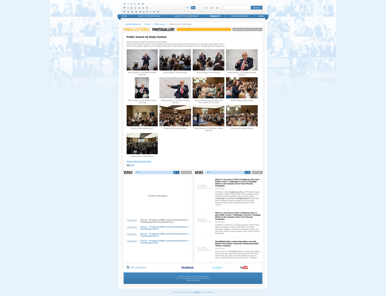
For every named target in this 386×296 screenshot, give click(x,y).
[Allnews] (257, 172)
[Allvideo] (185, 172)
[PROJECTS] (215, 16)
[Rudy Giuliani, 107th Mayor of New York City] (142, 59)
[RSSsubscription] (138, 267)
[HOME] (124, 16)
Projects (147, 24)
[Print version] (128, 165)
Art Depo (197, 292)
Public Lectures (159, 24)
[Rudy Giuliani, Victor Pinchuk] (175, 59)
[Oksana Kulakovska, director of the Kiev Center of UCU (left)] (208, 87)
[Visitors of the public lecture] (242, 87)
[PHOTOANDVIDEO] (239, 16)
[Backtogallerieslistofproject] (246, 29)
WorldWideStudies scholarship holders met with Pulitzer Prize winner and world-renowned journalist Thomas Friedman (237, 243)
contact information (193, 280)
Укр (187, 7)
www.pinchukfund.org (133, 24)
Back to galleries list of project (139, 161)
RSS (138, 172)
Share (131, 165)
